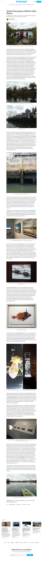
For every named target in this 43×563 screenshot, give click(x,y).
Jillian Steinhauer (12, 18)
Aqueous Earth (9, 500)
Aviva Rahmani (9, 138)
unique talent (26, 338)
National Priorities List (23, 58)
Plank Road (34, 136)
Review (29, 504)
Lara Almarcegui (13, 407)
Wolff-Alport (28, 61)
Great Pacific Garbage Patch (12, 397)
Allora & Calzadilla (12, 287)
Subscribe (38, 1)
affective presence (17, 339)
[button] (32, 4)
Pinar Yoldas (29, 393)
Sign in (34, 1)
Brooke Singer (31, 210)
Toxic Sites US (20, 243)
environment (24, 504)
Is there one (16, 402)
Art (7, 504)
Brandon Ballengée (20, 333)
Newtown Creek (29, 50)
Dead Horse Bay (21, 457)
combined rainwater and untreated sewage (20, 74)
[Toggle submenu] (33, 4)
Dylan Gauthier (21, 137)
